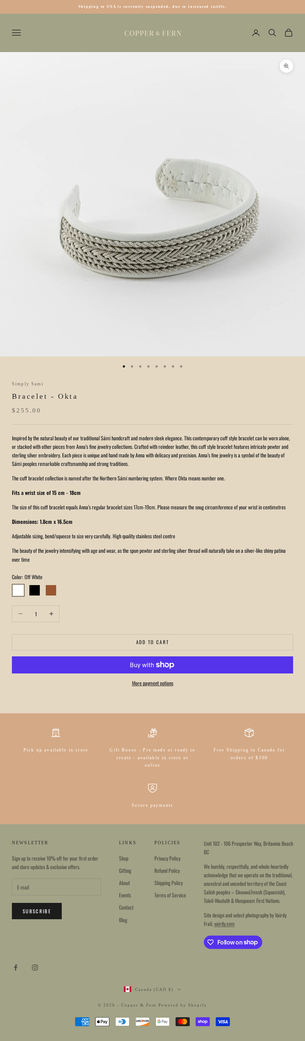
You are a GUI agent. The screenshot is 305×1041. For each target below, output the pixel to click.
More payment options (152, 683)
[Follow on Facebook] (15, 967)
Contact (126, 907)
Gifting (125, 870)
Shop (123, 858)
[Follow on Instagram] (35, 967)
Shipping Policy (168, 883)
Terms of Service (170, 895)
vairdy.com (224, 923)
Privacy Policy (167, 858)
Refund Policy (167, 870)
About (124, 883)
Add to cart (152, 642)
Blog (123, 920)
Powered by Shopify (182, 1005)
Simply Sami (28, 383)
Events (125, 895)
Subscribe (37, 911)
